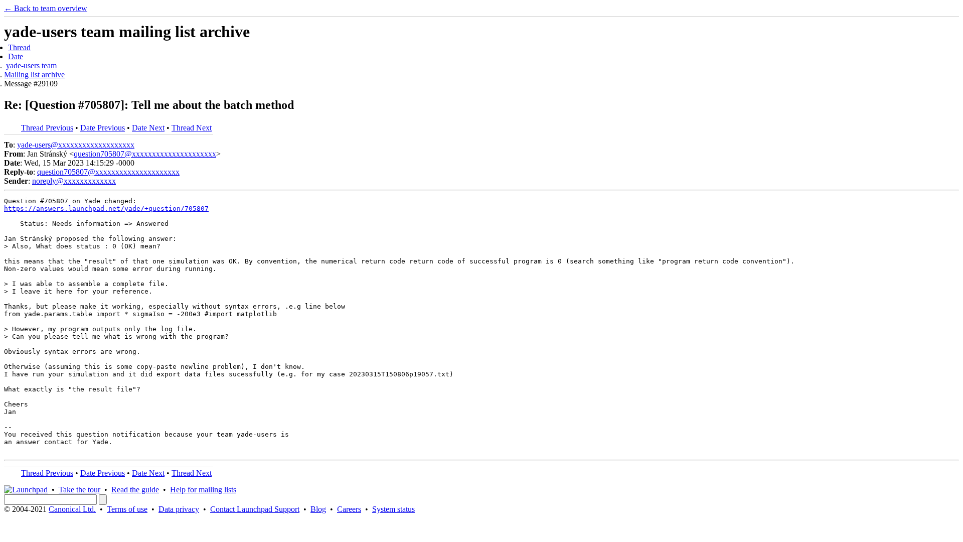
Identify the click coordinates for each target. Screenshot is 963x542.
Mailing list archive (34, 74)
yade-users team (31, 65)
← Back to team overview (45, 8)
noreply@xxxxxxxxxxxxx (74, 181)
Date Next (148, 127)
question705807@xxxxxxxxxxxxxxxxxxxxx (145, 154)
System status (393, 509)
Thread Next (192, 127)
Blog (318, 509)
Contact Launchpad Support (254, 509)
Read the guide (135, 489)
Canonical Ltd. (72, 509)
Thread (19, 47)
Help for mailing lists (203, 489)
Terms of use (127, 509)
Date (15, 56)
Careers (349, 509)
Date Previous (102, 127)
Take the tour (79, 489)
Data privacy (178, 509)
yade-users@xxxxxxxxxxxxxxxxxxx (75, 145)
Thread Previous (47, 127)
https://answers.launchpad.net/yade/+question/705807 (106, 208)
